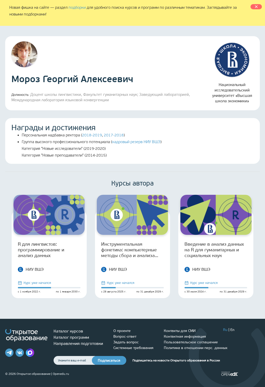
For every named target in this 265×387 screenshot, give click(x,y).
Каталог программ (71, 337)
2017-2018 (114, 135)
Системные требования (133, 348)
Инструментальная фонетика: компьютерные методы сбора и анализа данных (129, 249)
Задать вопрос (126, 342)
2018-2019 (92, 135)
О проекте (122, 331)
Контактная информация (185, 336)
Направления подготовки (78, 343)
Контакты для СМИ (180, 331)
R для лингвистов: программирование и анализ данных (41, 249)
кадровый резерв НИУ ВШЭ (136, 142)
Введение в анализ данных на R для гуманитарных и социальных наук (214, 249)
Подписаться (109, 360)
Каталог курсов (68, 331)
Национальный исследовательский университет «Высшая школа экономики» (232, 92)
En (232, 330)
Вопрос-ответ (124, 336)
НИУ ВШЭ (35, 269)
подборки (77, 7)
